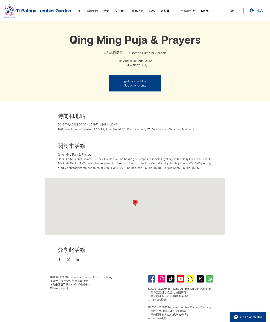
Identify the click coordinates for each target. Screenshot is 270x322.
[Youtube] (180, 279)
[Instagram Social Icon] (161, 279)
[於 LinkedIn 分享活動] (77, 259)
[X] (200, 279)
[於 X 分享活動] (68, 259)
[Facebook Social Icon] (151, 279)
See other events (135, 85)
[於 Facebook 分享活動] (59, 259)
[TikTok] (170, 279)
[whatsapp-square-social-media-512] (209, 279)
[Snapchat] (190, 279)
